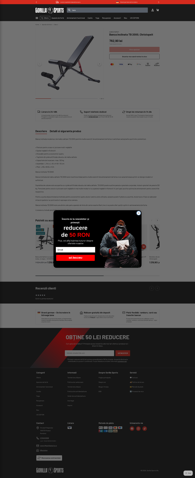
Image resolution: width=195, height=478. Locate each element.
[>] (159, 2)
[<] (36, 2)
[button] (157, 10)
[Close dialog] (139, 213)
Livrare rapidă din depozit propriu (70, 2)
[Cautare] (69, 10)
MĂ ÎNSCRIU (75, 257)
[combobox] (107, 10)
